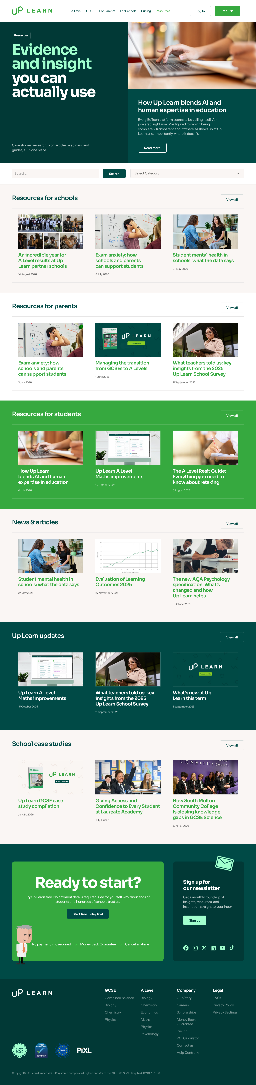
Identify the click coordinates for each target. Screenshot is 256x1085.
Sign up (195, 920)
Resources (163, 11)
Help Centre (186, 1053)
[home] (32, 10)
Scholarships (186, 1013)
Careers (183, 1005)
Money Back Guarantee (186, 1022)
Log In (200, 11)
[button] (76, 11)
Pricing (182, 1031)
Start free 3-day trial (88, 914)
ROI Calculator (188, 1038)
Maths (145, 1020)
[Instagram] (195, 948)
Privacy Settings (225, 1013)
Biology (110, 1005)
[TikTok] (232, 948)
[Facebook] (186, 948)
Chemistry (113, 1013)
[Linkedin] (213, 948)
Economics (149, 1013)
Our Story (184, 998)
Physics (110, 1020)
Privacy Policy (223, 1005)
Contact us (185, 1046)
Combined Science (119, 998)
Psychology (150, 1034)
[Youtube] (222, 948)
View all (232, 199)
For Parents (107, 11)
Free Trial (227, 11)
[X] (204, 948)
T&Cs (217, 998)
